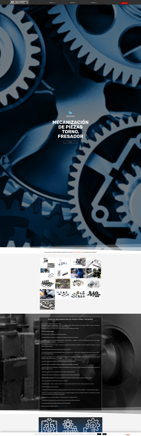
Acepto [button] (104, 434)
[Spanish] (129, 434)
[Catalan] (126, 434)
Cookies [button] (99, 434)
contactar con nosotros (62, 406)
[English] (127, 434)
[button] (52, 3)
